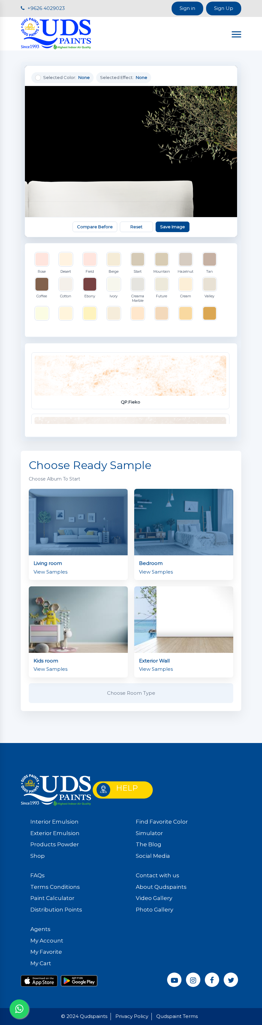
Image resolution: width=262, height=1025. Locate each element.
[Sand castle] (114, 313)
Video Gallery (154, 898)
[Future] (162, 284)
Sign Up (223, 8)
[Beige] (114, 259)
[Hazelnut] (186, 259)
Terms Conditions (55, 887)
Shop (37, 856)
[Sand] (66, 313)
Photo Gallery (154, 909)
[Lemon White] (42, 313)
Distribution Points (56, 909)
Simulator (149, 833)
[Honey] (210, 313)
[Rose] (42, 259)
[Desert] (66, 259)
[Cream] (186, 284)
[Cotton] (66, 284)
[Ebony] (90, 284)
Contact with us (157, 875)
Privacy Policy (131, 1016)
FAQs (37, 875)
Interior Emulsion (54, 821)
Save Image (172, 226)
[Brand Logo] (56, 33)
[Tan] (210, 259)
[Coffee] (42, 284)
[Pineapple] (90, 313)
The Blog (148, 844)
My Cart (40, 963)
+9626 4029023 (45, 8)
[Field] (90, 259)
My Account (46, 940)
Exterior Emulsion (55, 833)
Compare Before (95, 226)
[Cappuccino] (162, 313)
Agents (40, 929)
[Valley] (210, 284)
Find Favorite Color (162, 821)
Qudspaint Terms (177, 1016)
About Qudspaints (161, 887)
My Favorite (46, 952)
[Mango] (186, 313)
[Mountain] (162, 259)
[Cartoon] (138, 313)
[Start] (138, 259)
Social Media (153, 856)
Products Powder (54, 844)
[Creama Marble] (138, 284)
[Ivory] (114, 284)
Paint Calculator (52, 898)
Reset (136, 226)
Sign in (187, 8)
